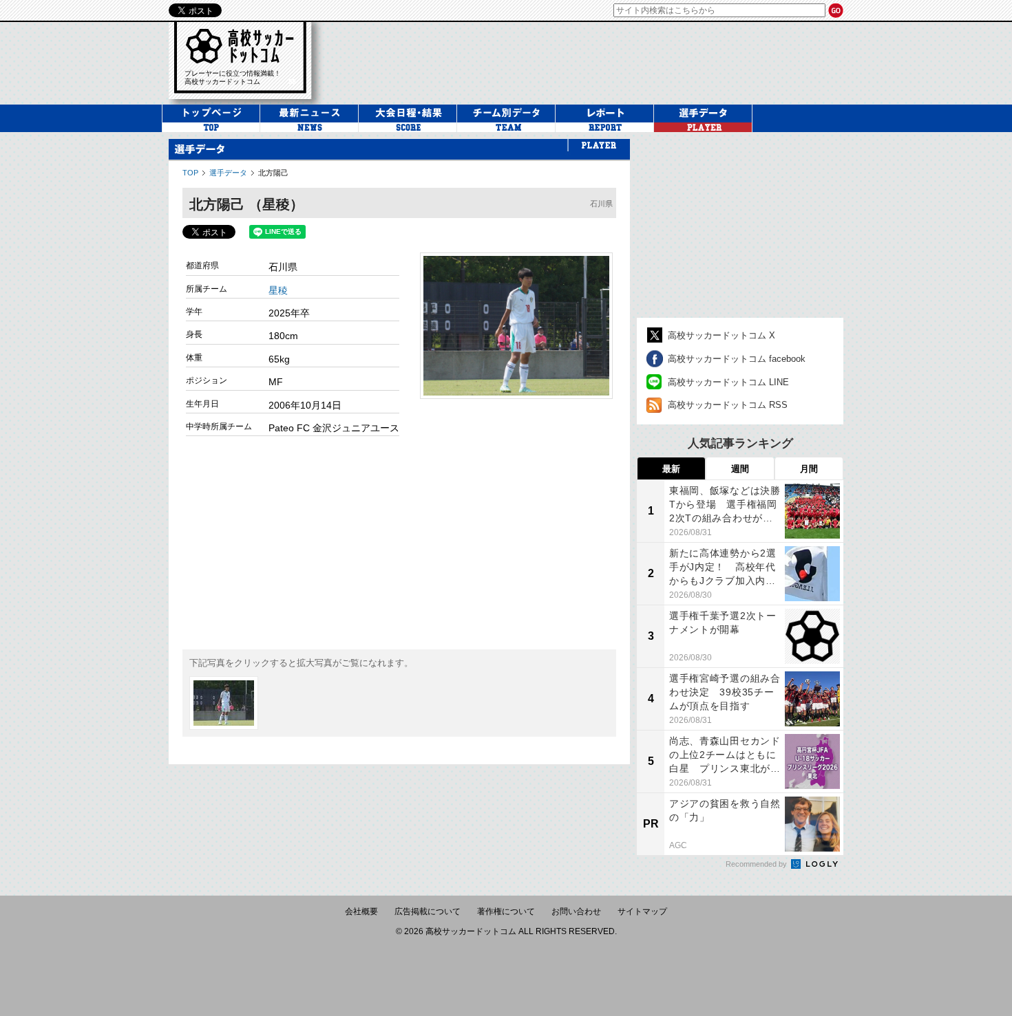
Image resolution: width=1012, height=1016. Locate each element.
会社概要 (361, 911)
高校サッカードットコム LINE (728, 382)
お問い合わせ (576, 911)
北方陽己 (273, 173)
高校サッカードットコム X (721, 335)
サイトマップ (642, 911)
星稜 (278, 290)
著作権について (506, 911)
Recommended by (757, 864)
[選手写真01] (223, 703)
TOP (190, 173)
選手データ (228, 173)
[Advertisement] (399, 543)
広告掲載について (427, 911)
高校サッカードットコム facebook (736, 359)
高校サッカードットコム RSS (728, 405)
